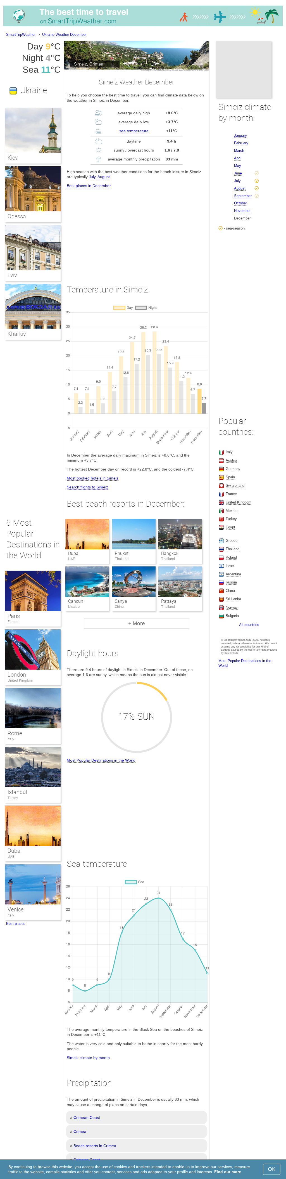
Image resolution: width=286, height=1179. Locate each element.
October (240, 203)
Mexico (231, 511)
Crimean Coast (86, 1117)
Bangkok (169, 553)
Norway (232, 607)
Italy (11, 739)
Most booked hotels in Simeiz (92, 478)
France (13, 622)
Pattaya (169, 601)
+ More (136, 623)
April (237, 158)
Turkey (13, 798)
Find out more (227, 1171)
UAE (11, 856)
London (17, 674)
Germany (233, 469)
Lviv (12, 275)
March (239, 150)
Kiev (13, 157)
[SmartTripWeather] (143, 26)
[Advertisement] (136, 231)
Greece (231, 540)
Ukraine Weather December (64, 34)
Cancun (75, 601)
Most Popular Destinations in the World (101, 760)
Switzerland (235, 485)
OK (272, 1169)
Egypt (230, 527)
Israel (230, 566)
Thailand (232, 549)
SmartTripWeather (20, 34)
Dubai (74, 553)
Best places (15, 924)
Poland (231, 557)
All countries (249, 625)
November (242, 211)
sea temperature (134, 131)
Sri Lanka (233, 599)
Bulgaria (232, 616)
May (237, 166)
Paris (14, 616)
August (103, 176)
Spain (230, 477)
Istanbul (17, 792)
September (243, 196)
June (238, 173)
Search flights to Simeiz (87, 487)
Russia (231, 582)
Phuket (121, 553)
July (92, 176)
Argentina (233, 574)
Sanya (121, 601)
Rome (15, 733)
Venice (15, 909)
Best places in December (89, 185)
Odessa (17, 216)
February (241, 143)
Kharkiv (17, 333)
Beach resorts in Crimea (94, 1145)
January (240, 135)
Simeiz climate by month (88, 1057)
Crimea (79, 1131)
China (230, 591)
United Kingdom (20, 680)
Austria (231, 460)
